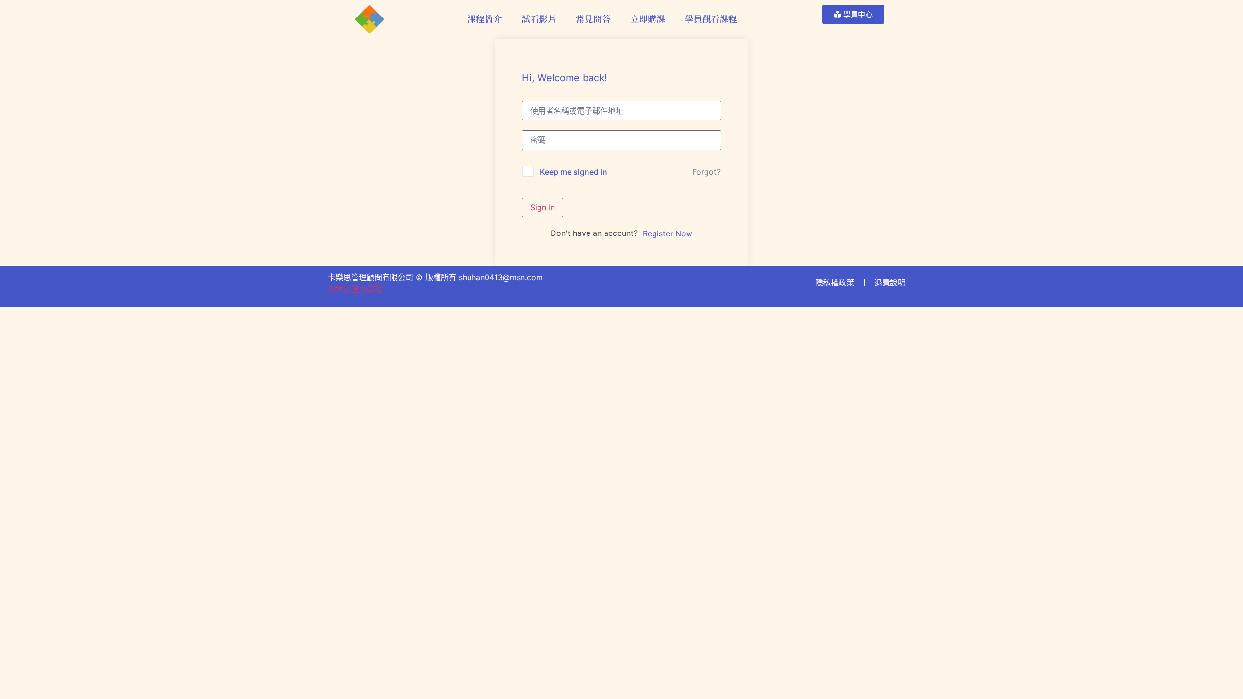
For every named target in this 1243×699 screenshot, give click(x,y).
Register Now (667, 233)
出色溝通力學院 (355, 289)
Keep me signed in (573, 172)
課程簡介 (484, 18)
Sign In (542, 207)
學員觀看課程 (711, 18)
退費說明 (890, 282)
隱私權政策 (834, 282)
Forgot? (706, 172)
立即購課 (647, 18)
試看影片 (538, 18)
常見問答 (593, 18)
